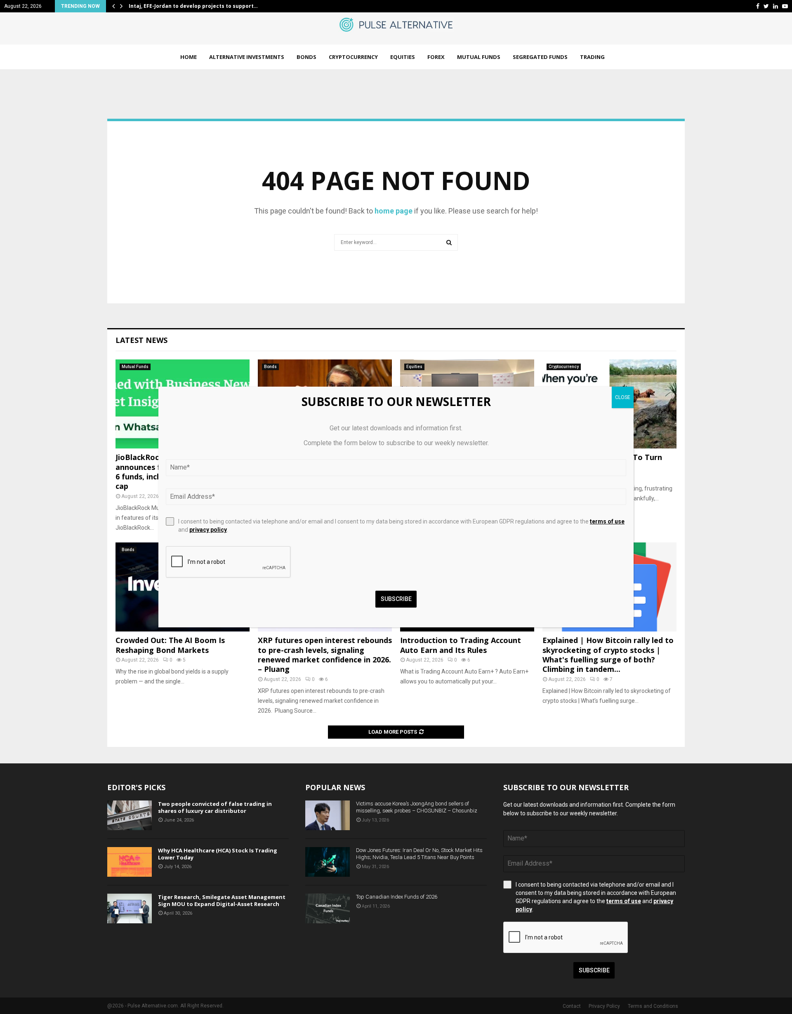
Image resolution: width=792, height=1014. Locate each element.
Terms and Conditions (653, 1006)
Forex (436, 57)
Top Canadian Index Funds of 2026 (396, 897)
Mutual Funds (478, 57)
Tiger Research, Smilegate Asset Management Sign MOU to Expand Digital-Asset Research (221, 900)
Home (188, 57)
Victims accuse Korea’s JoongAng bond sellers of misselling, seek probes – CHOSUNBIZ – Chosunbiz (416, 807)
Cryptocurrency (353, 57)
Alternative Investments (246, 57)
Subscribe (594, 970)
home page (393, 211)
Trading (592, 57)
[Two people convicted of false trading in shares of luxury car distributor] (129, 815)
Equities (402, 57)
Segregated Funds (540, 57)
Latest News (141, 340)
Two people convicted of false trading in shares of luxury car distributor (215, 807)
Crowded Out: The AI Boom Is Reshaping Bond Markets (170, 645)
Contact (572, 1006)
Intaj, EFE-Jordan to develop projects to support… (193, 5)
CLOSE (622, 397)
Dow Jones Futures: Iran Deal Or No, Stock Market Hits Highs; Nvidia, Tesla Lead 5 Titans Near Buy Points (419, 853)
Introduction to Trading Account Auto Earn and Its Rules (460, 645)
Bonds (306, 57)
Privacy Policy (604, 1006)
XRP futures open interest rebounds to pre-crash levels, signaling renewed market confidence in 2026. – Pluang (325, 654)
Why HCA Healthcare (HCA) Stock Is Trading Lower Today (217, 854)
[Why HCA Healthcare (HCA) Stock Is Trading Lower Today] (129, 862)
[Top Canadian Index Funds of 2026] (327, 908)
